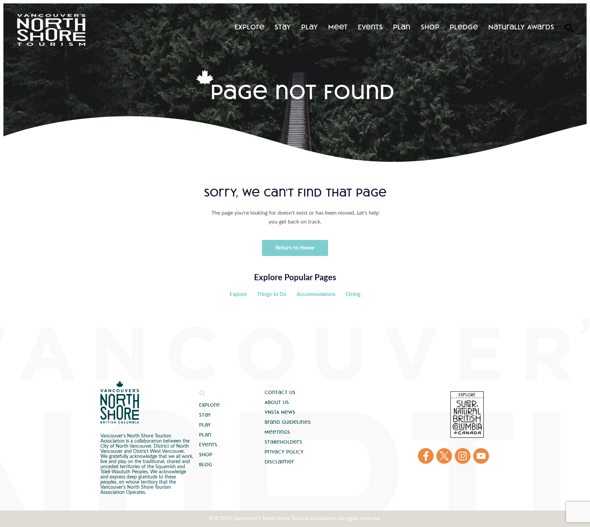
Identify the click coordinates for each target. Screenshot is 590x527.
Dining (353, 294)
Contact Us (280, 392)
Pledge (464, 27)
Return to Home (295, 248)
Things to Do (271, 294)
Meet (338, 27)
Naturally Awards (521, 27)
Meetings (277, 432)
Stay (283, 27)
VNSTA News (280, 412)
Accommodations (316, 294)
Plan (401, 27)
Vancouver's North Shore (119, 402)
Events (370, 27)
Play (309, 27)
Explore (249, 27)
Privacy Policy (284, 452)
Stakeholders (283, 442)
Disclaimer (279, 461)
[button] (202, 395)
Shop (430, 27)
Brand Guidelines (288, 422)
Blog (205, 464)
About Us (277, 402)
